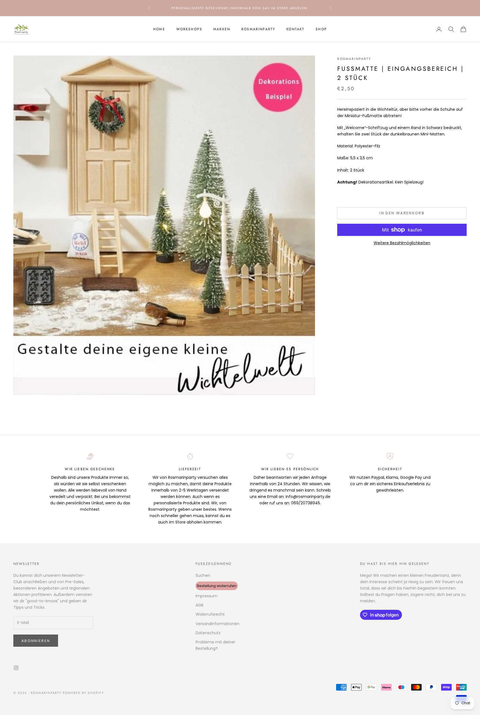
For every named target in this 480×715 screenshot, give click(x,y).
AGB (199, 605)
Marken (221, 29)
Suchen (203, 575)
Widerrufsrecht (210, 614)
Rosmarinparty (258, 29)
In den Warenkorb (401, 213)
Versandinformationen (217, 623)
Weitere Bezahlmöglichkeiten (402, 243)
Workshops (189, 29)
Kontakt (295, 29)
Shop (321, 29)
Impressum (207, 596)
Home (159, 29)
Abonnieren (35, 640)
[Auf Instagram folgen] (16, 668)
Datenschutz (208, 633)
